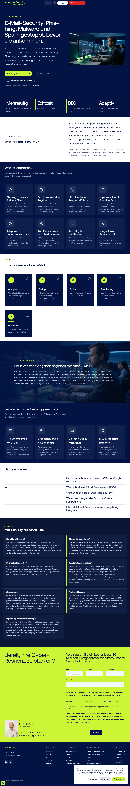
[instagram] (6, 762)
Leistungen (17, 85)
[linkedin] (10, 762)
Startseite (8, 85)
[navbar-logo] (15, 3)
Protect (25, 85)
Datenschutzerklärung (116, 774)
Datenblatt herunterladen (21, 81)
